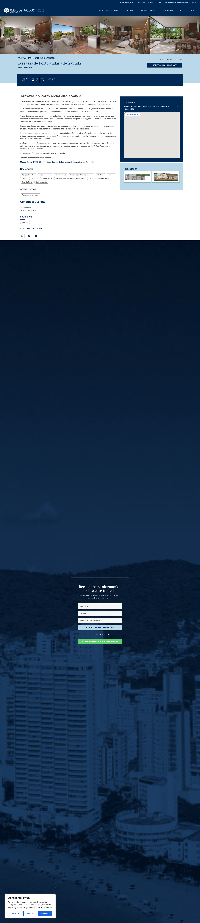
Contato (190, 10)
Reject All (30, 913)
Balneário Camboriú (45, 58)
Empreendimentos (147, 10)
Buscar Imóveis (112, 10)
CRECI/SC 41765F (40, 162)
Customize (15, 913)
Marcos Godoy (26, 162)
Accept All (45, 913)
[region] (30, 906)
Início (100, 10)
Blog (181, 10)
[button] (3, 35)
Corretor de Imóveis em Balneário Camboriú (69, 162)
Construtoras (167, 10)
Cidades (129, 10)
